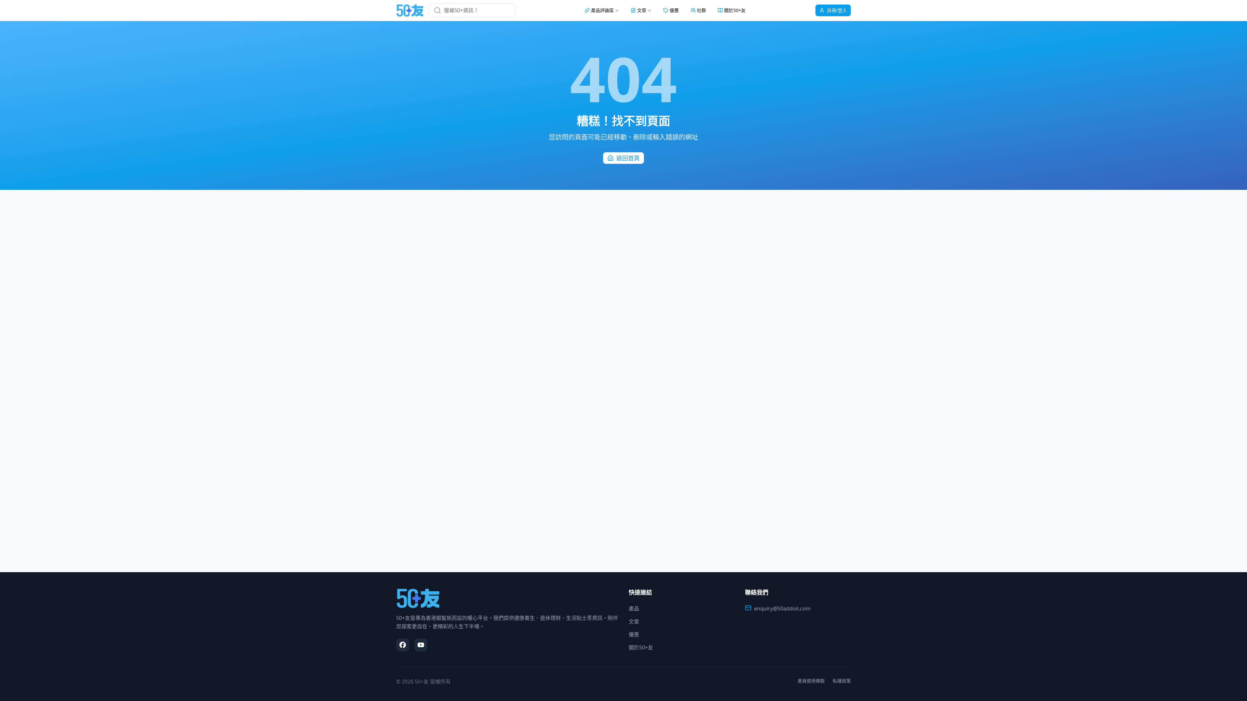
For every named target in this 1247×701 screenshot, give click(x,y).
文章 (634, 621)
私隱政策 (842, 681)
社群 (701, 10)
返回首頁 (628, 158)
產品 (634, 608)
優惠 (674, 10)
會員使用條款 (811, 681)
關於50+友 (735, 10)
